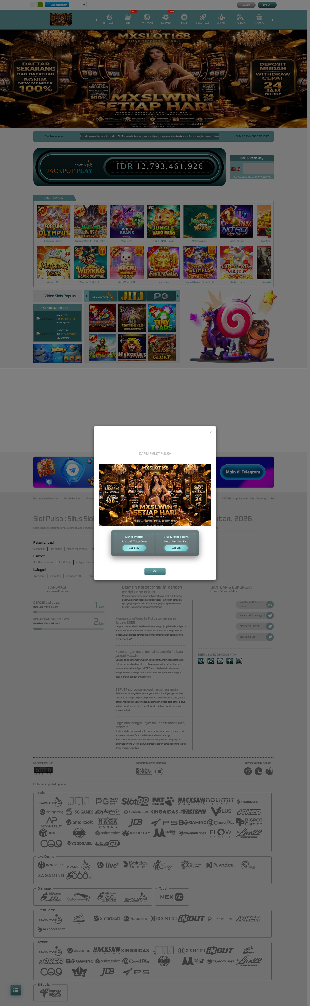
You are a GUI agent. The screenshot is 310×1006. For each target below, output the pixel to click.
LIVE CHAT (134, 547)
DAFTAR (176, 547)
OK (154, 571)
